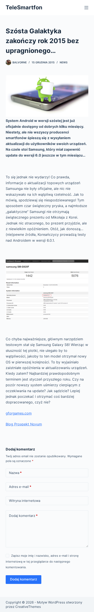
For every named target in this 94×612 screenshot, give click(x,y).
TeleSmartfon (24, 7)
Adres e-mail (20, 487)
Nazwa (15, 473)
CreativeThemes (28, 607)
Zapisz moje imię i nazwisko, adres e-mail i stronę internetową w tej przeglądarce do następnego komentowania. (42, 561)
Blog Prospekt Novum (24, 424)
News (64, 62)
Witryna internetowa (24, 501)
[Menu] (86, 8)
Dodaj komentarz (23, 516)
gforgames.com (19, 413)
